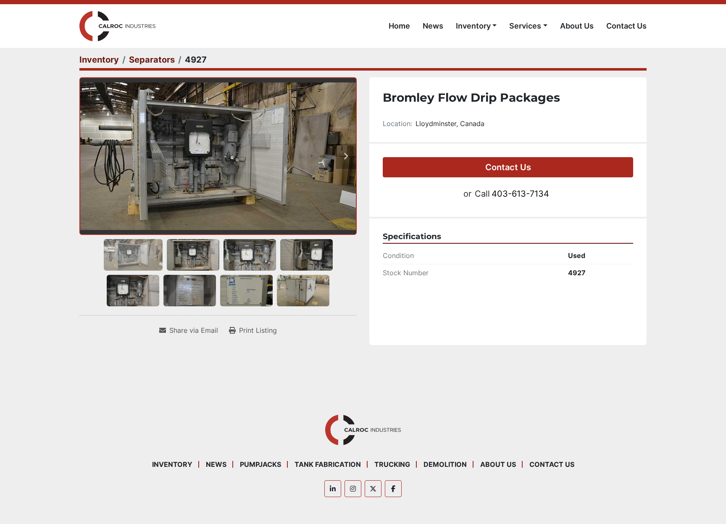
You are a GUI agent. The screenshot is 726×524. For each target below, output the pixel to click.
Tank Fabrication (328, 464)
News (433, 25)
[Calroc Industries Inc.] (363, 429)
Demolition (445, 464)
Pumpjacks (260, 464)
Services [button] (525, 25)
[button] (476, 26)
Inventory (473, 25)
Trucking (392, 464)
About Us (577, 25)
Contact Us (626, 25)
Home (399, 25)
